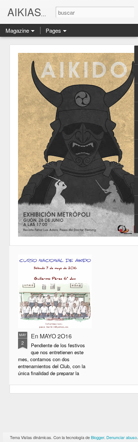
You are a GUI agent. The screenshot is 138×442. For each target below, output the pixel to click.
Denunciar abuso (121, 437)
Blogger (97, 437)
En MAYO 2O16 (51, 336)
